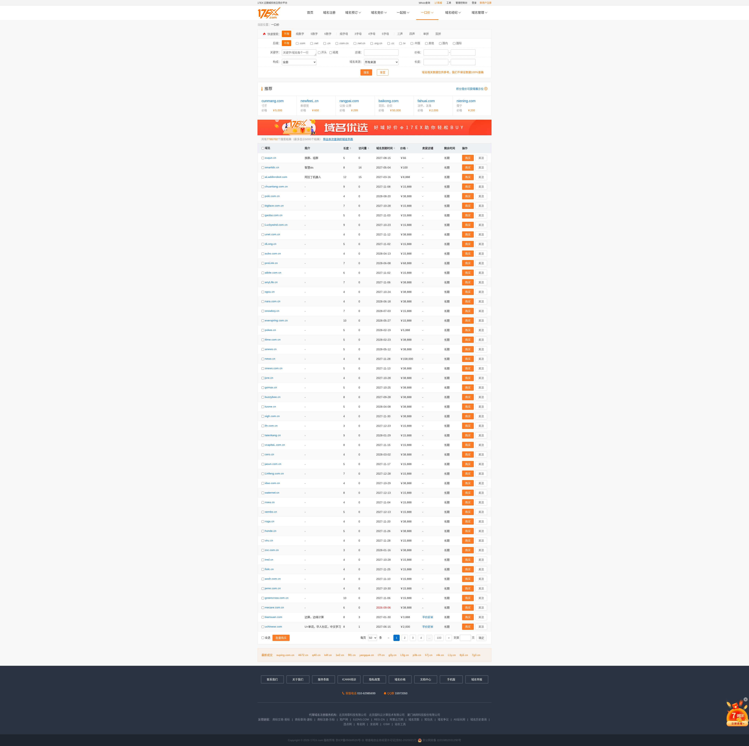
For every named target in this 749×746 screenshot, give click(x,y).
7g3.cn (476, 655)
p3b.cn (417, 655)
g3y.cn (393, 655)
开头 (323, 52)
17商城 (438, 3)
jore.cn (269, 377)
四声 (412, 33)
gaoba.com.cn (273, 215)
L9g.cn (404, 655)
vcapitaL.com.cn (275, 444)
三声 (400, 33)
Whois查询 (424, 3)
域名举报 (476, 679)
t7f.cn (381, 655)
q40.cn (316, 655)
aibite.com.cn (273, 272)
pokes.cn (270, 330)
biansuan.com (273, 617)
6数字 (327, 33)
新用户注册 (486, 3)
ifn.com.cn (271, 425)
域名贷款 (413, 719)
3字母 (358, 33)
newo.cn (270, 358)
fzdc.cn (269, 569)
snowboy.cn (272, 310)
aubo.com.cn (273, 253)
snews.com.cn (273, 368)
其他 (431, 43)
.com (302, 43)
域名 (267, 148)
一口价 (425, 12)
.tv (404, 43)
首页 (310, 12)
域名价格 (400, 679)
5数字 (314, 33)
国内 (445, 43)
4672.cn (303, 655)
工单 (448, 3)
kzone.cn (270, 406)
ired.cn (269, 559)
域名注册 (329, 12)
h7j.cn (428, 655)
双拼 (438, 33)
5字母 (385, 33)
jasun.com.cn (273, 463)
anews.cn (271, 349)
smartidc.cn (272, 167)
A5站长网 (459, 719)
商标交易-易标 (281, 719)
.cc (392, 43)
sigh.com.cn (272, 416)
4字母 (371, 33)
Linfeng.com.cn (274, 473)
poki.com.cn (272, 196)
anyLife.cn (271, 282)
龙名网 (374, 724)
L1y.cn (452, 655)
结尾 (335, 52)
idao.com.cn (272, 483)
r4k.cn (440, 655)
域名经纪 (451, 12)
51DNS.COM (361, 719)
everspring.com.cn (276, 320)
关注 (481, 158)
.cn (328, 43)
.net (316, 43)
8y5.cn (464, 655)
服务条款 (323, 679)
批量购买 (281, 637)
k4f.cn (328, 655)
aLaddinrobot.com (276, 176)
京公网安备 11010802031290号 (441, 740)
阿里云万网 (396, 719)
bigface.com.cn (274, 205)
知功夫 (428, 719)
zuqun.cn (270, 157)
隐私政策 (374, 679)
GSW (386, 724)
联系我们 (272, 679)
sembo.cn (271, 511)
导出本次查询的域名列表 (338, 139)
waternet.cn (272, 492)
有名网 (361, 724)
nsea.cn (270, 502)
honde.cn (270, 530)
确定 (481, 637)
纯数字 (300, 33)
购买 (468, 158)
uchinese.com (273, 626)
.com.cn (343, 43)
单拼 (426, 33)
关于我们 (297, 679)
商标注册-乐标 (326, 719)
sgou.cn (270, 291)
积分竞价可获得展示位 (470, 88)
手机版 (451, 679)
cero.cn (269, 454)
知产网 (344, 719)
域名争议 (443, 719)
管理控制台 (461, 3)
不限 (286, 33)
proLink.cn (271, 263)
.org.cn (378, 43)
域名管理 (478, 12)
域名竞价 (377, 12)
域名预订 (352, 12)
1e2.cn (340, 655)
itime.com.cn (272, 339)
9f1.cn (352, 655)
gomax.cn (271, 387)
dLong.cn (270, 243)
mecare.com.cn (274, 607)
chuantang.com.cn (276, 186)
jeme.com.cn (273, 588)
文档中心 (425, 679)
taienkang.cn (273, 435)
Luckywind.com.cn (276, 224)
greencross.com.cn (276, 597)
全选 (267, 637)
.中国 (417, 43)
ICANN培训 (349, 679)
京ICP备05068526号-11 (350, 740)
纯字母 (344, 33)
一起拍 (402, 12)
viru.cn (269, 540)
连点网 (347, 724)
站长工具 (400, 724)
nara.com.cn (272, 301)
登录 (474, 3)
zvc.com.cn (272, 550)
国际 (458, 43)
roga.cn (269, 521)
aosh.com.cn (273, 578)
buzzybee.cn (272, 396)
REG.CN (379, 719)
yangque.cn (366, 655)
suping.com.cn (285, 655)
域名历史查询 (478, 719)
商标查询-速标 (304, 719)
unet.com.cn (272, 234)
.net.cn (361, 43)
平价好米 (427, 617)
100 (439, 637)
